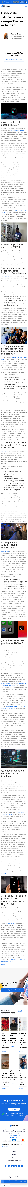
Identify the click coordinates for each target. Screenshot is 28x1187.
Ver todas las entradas (21, 1011)
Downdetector (5, 276)
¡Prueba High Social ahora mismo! (14, 59)
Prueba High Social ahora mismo (13, 990)
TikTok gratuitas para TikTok (14, 1160)
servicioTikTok (10, 923)
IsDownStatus (5, 551)
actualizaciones (5, 683)
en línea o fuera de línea (17, 130)
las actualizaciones (11, 706)
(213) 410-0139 (14, 1137)
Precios (14, 1151)
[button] (26, 6)
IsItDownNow (5, 451)
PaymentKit (4, 1146)
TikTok (12, 40)
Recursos (14, 1157)
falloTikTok (4, 874)
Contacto (14, 1154)
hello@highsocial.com (14, 1135)
